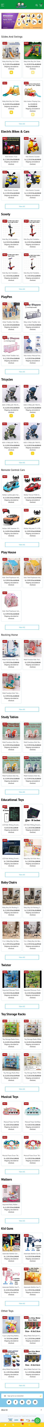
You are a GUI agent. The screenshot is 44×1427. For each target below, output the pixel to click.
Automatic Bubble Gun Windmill (13, 1254)
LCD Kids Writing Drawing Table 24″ (14, 859)
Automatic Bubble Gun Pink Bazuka (14, 1287)
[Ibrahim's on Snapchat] (35, 1402)
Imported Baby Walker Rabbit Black (14, 1205)
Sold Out (32, 72)
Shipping (7, 67)
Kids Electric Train (11, 157)
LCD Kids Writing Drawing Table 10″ (14, 825)
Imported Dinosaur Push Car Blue (13, 990)
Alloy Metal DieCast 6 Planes (12, 1369)
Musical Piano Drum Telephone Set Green (16, 1156)
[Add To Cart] (11, 72)
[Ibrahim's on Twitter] (9, 1402)
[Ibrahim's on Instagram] (28, 1402)
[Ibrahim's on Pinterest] (22, 1402)
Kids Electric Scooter (33, 157)
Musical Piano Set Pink (11, 1122)
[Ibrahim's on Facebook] (15, 1402)
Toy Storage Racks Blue (11, 1073)
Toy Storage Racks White (32, 1039)
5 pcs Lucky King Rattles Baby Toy (13, 1336)
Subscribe (40, 1396)
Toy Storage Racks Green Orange (13, 1039)
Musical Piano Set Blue (32, 1122)
